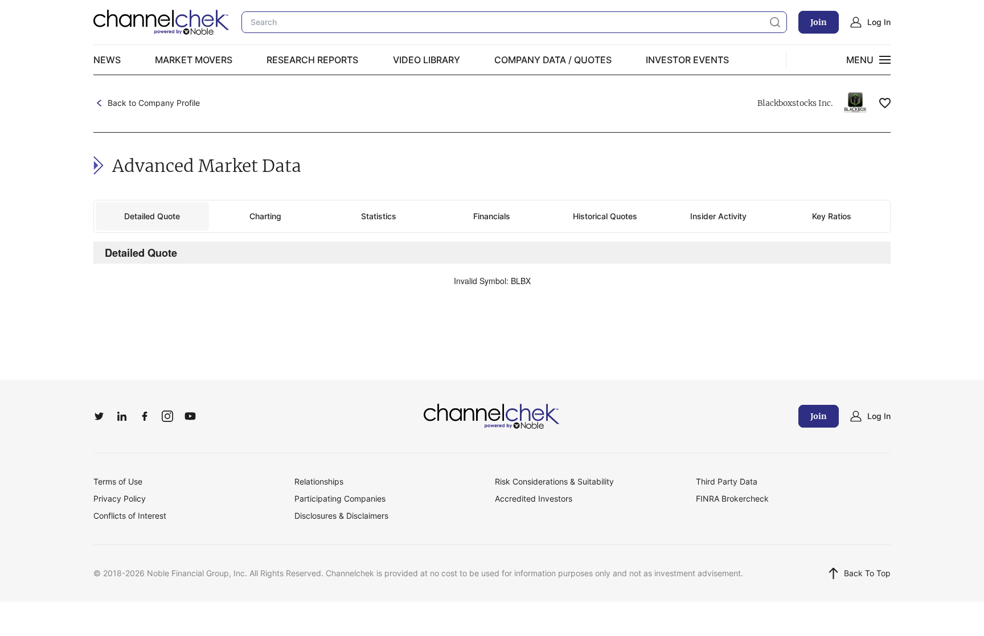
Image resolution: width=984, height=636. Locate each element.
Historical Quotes (605, 216)
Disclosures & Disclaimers (341, 515)
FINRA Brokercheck (732, 498)
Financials (491, 216)
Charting (265, 216)
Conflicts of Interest (129, 515)
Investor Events (687, 59)
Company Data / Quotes (553, 59)
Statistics (378, 216)
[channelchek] (492, 416)
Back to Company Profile (154, 103)
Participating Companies (340, 498)
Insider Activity (718, 216)
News (107, 59)
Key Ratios (831, 216)
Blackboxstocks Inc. (795, 103)
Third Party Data (726, 481)
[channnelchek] (161, 22)
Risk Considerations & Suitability (554, 481)
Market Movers (193, 59)
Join (818, 22)
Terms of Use (117, 481)
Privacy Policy (119, 498)
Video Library (426, 59)
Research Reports (312, 59)
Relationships (318, 481)
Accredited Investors (533, 498)
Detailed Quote (152, 216)
